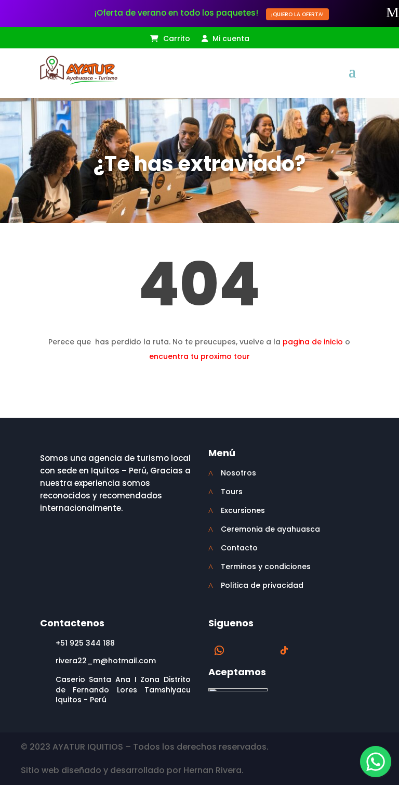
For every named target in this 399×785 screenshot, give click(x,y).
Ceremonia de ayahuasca (270, 529)
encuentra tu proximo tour (199, 356)
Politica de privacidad (262, 585)
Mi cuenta (229, 39)
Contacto (239, 548)
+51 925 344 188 (85, 643)
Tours (232, 491)
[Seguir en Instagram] (263, 650)
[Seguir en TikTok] (284, 650)
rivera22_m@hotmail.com (106, 660)
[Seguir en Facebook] (242, 650)
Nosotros (238, 473)
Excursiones (243, 510)
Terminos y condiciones (266, 566)
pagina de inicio (313, 342)
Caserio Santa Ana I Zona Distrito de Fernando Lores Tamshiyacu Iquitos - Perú (123, 689)
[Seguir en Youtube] (305, 650)
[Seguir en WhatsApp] (219, 650)
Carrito (175, 39)
